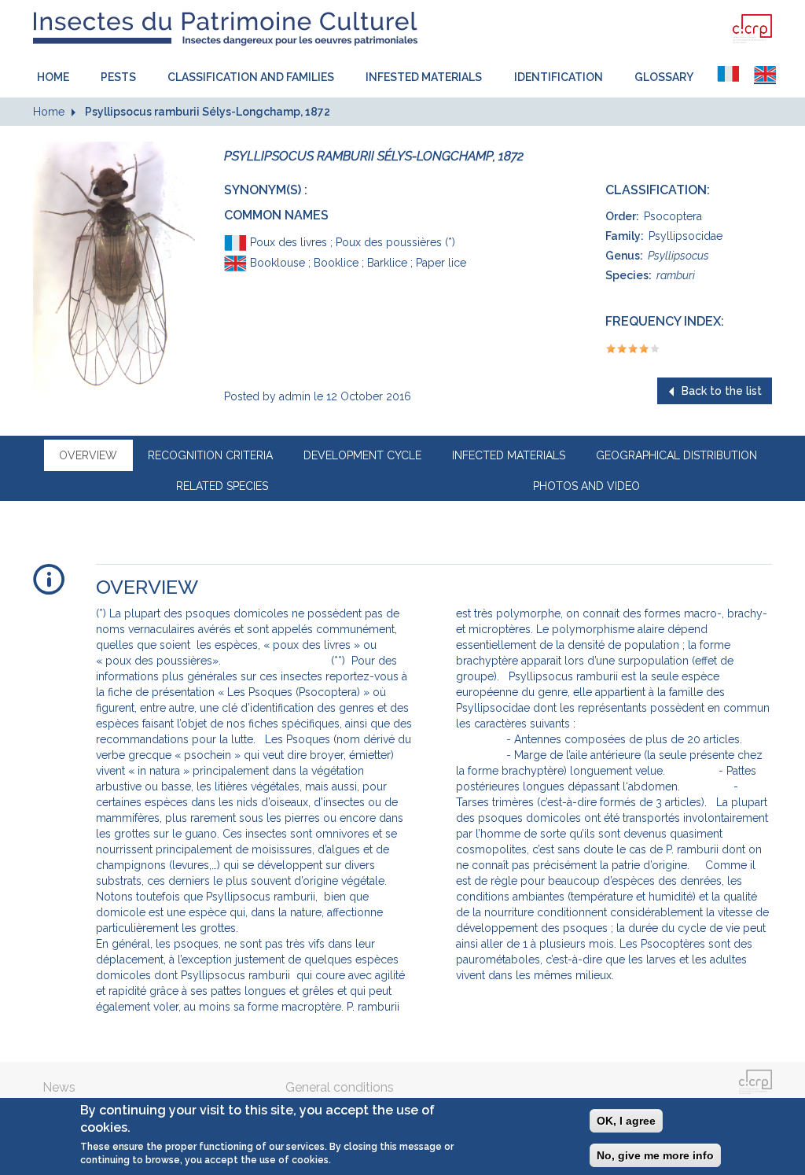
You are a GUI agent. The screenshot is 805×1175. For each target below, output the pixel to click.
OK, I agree (626, 1120)
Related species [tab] (222, 486)
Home (53, 77)
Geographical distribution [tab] (676, 455)
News (58, 1087)
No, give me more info (655, 1155)
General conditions (339, 1087)
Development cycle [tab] (362, 455)
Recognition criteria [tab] (210, 455)
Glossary (663, 77)
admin (295, 396)
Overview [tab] (88, 455)
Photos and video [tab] (586, 486)
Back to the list (722, 391)
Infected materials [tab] (508, 455)
